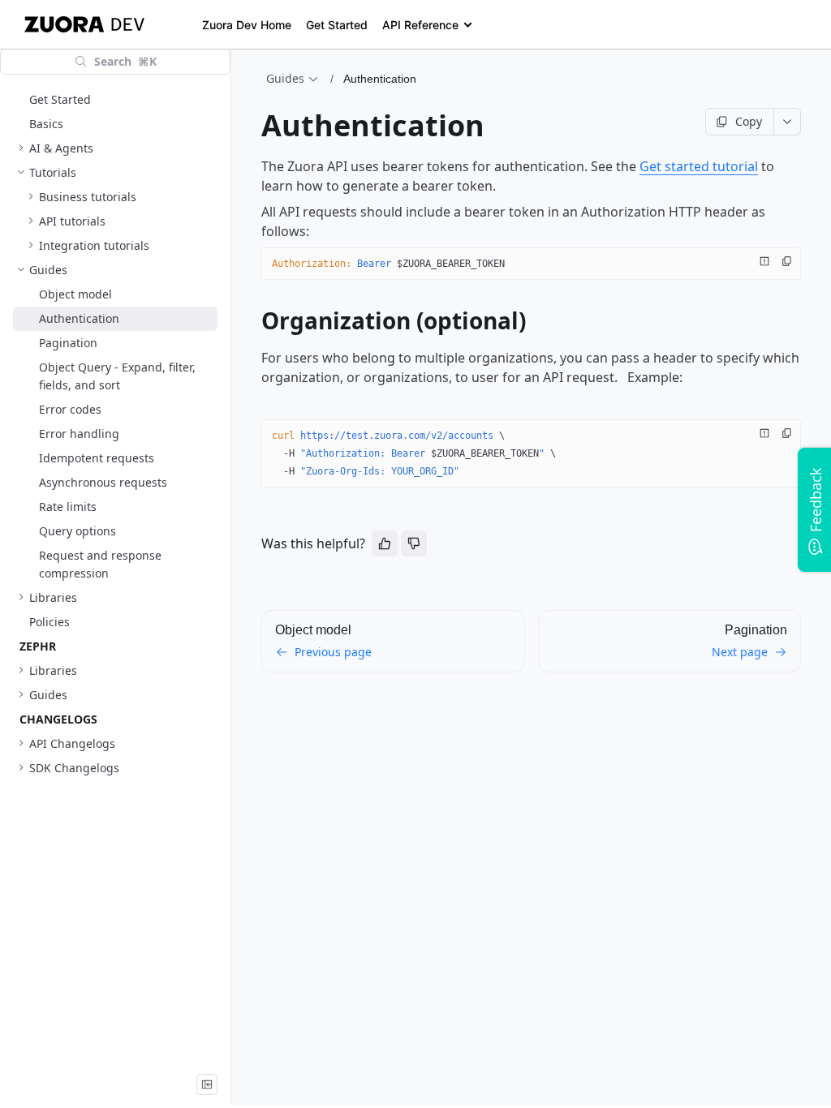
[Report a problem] (764, 261)
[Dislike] (414, 543)
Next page (740, 651)
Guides (285, 78)
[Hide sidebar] (206, 1084)
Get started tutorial (698, 166)
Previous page (333, 651)
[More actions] (787, 121)
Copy (748, 121)
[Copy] (787, 261)
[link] (115, 148)
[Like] (385, 543)
